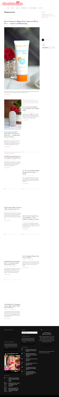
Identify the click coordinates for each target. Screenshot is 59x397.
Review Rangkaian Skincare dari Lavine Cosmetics (30, 257)
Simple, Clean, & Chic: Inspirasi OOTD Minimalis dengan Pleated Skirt (14, 384)
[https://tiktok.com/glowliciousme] (8, 336)
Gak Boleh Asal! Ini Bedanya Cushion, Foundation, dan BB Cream (14, 379)
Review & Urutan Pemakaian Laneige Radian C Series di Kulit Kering (30, 108)
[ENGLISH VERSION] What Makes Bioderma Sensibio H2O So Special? (31, 355)
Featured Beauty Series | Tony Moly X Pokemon (31, 364)
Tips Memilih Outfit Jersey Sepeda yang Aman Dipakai (31, 368)
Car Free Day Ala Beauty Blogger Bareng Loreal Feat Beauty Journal (30, 172)
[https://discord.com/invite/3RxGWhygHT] (11, 336)
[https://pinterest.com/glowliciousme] (5, 336)
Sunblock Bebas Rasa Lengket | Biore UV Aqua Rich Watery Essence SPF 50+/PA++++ (12, 263)
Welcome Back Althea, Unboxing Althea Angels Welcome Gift (12, 208)
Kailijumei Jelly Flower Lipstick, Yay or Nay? (31, 359)
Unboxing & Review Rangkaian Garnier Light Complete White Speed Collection (12, 306)
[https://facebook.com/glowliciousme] (14, 333)
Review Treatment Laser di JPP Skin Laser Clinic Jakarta (31, 350)
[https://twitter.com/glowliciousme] (11, 333)
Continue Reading (7, 94)
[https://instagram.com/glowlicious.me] (8, 333)
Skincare (43, 11)
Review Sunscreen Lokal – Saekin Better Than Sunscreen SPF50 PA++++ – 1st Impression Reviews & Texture (12, 134)
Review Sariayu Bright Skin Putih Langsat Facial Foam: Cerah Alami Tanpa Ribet (13, 389)
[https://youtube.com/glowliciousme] (5, 333)
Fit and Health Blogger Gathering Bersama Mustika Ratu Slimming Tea (31, 372)
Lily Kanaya (6, 25)
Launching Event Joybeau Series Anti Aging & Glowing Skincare (12, 157)
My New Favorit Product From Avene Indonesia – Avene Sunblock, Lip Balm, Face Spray (30, 217)
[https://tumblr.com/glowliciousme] (17, 333)
